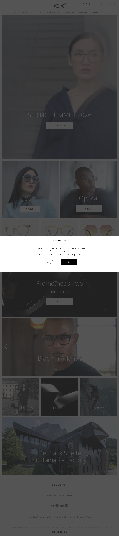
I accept (68, 261)
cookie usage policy (69, 254)
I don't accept (50, 262)
